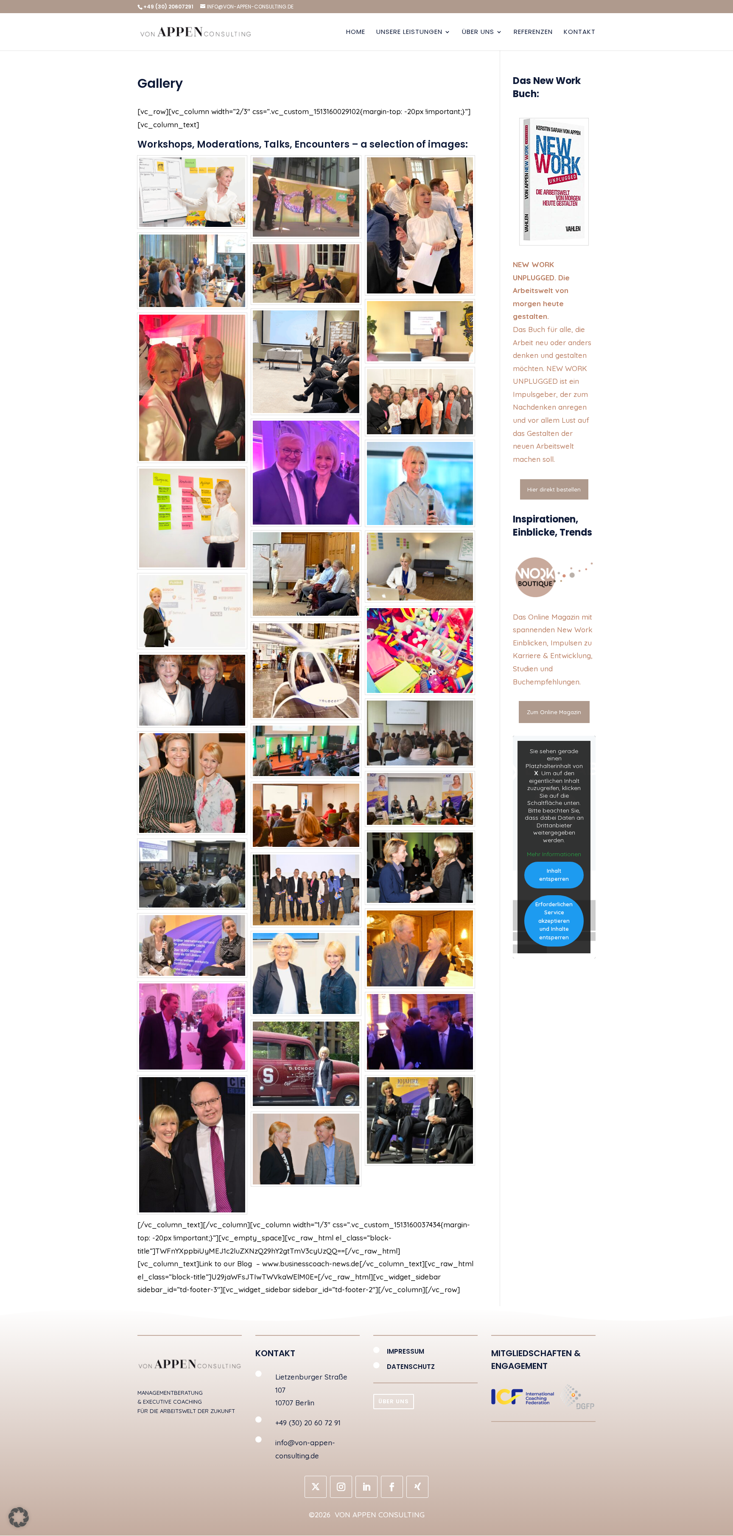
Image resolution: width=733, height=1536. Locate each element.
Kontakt (580, 32)
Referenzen (533, 32)
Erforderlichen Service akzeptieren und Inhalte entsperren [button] (554, 921)
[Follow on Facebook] (392, 1487)
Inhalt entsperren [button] (554, 875)
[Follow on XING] (417, 1487)
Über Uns (478, 32)
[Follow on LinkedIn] (366, 1487)
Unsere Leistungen (409, 32)
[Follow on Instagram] (341, 1487)
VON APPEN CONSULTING (379, 1514)
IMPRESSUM (405, 1351)
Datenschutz (411, 1366)
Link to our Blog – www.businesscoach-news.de (279, 1263)
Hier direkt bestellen (554, 489)
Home (355, 32)
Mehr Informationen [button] (554, 854)
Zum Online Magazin (554, 712)
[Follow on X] (316, 1487)
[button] (18, 1517)
